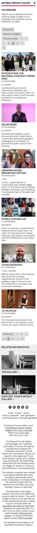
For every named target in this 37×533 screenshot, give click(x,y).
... (4, 43)
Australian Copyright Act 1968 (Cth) (18, 506)
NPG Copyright (25, 518)
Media (26, 413)
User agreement (27, 415)
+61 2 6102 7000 (21, 433)
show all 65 (8, 29)
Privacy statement (10, 415)
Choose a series (10, 38)
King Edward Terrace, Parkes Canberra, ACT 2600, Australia (18, 429)
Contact (18, 413)
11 (4, 48)
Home (10, 413)
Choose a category (12, 34)
